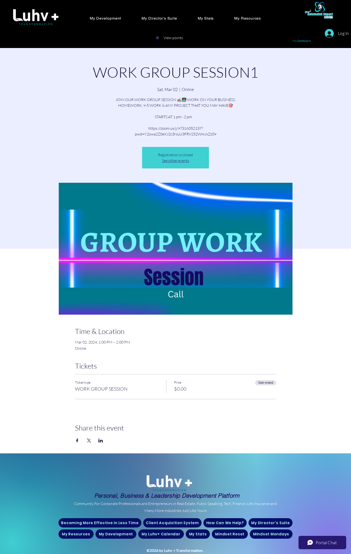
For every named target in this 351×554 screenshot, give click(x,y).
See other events (175, 160)
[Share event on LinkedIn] (100, 440)
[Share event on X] (89, 440)
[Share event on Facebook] (77, 440)
